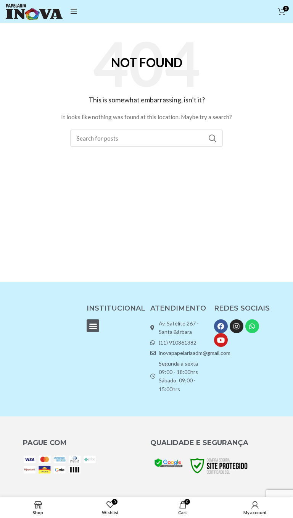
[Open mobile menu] (74, 11)
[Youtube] (221, 340)
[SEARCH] (212, 138)
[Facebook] (221, 326)
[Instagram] (236, 326)
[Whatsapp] (252, 326)
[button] (93, 325)
